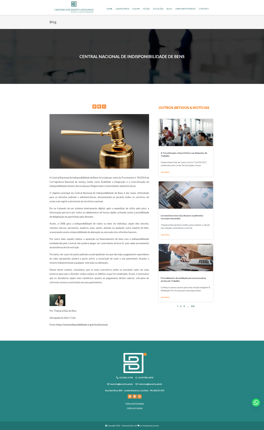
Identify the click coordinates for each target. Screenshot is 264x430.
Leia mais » (165, 172)
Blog (169, 9)
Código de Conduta (135, 408)
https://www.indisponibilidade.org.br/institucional (82, 324)
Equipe (136, 9)
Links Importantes (185, 9)
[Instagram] (104, 106)
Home (109, 9)
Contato (204, 9)
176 (192, 306)
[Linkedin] (94, 106)
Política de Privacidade (135, 403)
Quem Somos (122, 9)
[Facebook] (99, 106)
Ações (146, 9)
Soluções (158, 9)
